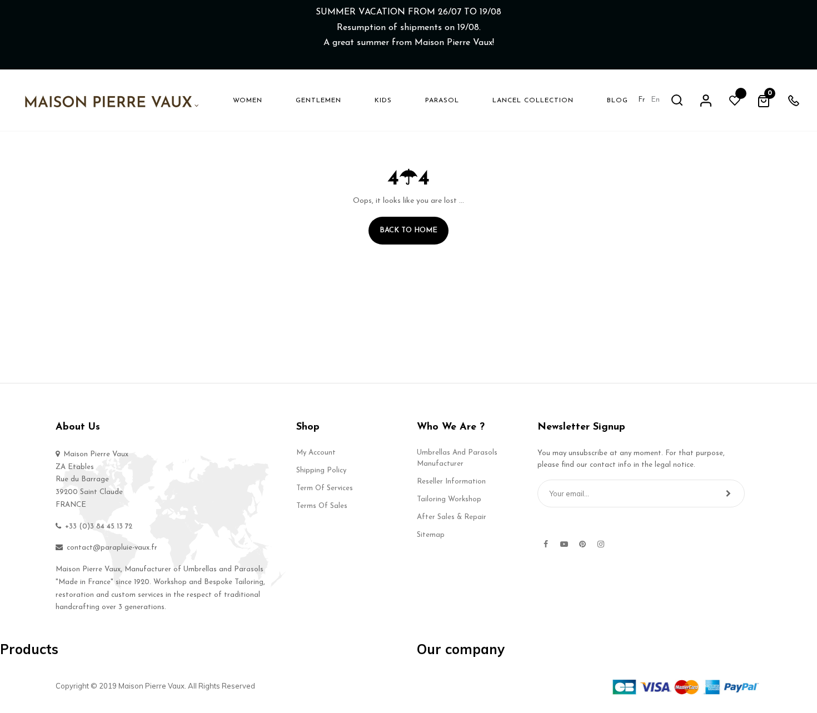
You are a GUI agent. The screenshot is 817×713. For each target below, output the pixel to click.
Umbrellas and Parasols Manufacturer (457, 458)
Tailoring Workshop (449, 499)
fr (641, 99)
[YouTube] (564, 544)
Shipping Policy (321, 470)
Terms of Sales (321, 506)
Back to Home (408, 230)
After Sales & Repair (451, 517)
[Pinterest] (582, 544)
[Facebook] (545, 544)
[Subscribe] (728, 493)
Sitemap (431, 535)
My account (316, 452)
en (655, 99)
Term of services (324, 488)
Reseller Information (451, 481)
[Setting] (706, 100)
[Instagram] (600, 544)
